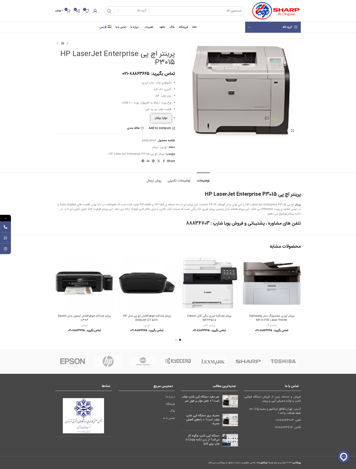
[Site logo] (275, 10)
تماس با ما (169, 418)
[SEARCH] (109, 11)
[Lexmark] (213, 361)
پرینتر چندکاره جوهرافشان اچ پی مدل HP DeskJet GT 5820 (147, 317)
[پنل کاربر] (95, 11)
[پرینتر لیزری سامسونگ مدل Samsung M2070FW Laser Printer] (271, 283)
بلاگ (172, 411)
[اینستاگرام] (5, 248)
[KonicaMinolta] (142, 361)
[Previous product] (67, 43)
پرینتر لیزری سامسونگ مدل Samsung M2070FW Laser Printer (271, 317)
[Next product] (57, 43)
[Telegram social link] (143, 161)
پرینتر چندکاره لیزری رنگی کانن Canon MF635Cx (209, 317)
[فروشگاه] (62, 43)
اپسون (84, 325)
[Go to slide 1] (180, 340)
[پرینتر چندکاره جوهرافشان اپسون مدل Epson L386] (84, 283)
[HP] (107, 361)
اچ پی (163, 147)
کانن (205, 325)
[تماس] (5, 227)
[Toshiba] (283, 361)
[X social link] (158, 161)
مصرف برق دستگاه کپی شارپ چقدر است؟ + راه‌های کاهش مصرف (202, 419)
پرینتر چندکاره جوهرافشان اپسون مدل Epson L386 (84, 317)
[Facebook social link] (163, 161)
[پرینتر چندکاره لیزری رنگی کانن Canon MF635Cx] (209, 283)
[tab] (203, 178)
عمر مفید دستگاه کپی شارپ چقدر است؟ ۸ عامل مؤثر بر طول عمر (200, 398)
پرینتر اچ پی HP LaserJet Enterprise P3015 (136, 153)
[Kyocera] (178, 361)
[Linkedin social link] (148, 161)
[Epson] (72, 361)
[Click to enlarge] (292, 130)
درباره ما (170, 397)
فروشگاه (170, 404)
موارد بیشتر (161, 118)
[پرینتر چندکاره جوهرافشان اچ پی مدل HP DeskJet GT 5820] (147, 283)
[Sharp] (248, 361)
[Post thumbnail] (230, 401)
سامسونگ (271, 325)
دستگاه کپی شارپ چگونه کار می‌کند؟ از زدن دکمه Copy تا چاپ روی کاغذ (202, 439)
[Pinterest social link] (153, 161)
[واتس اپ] (5, 237)
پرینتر (155, 147)
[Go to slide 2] (176, 340)
